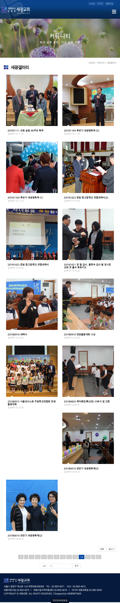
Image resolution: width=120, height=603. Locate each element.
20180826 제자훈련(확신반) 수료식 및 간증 (87, 401)
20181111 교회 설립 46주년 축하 (25, 130)
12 (37, 557)
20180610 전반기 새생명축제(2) (25, 535)
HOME (92, 3)
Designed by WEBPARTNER (67, 593)
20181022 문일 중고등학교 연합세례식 (28, 264)
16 (62, 557)
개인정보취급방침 (60, 600)
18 (75, 557)
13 (44, 557)
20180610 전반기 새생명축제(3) (81, 468)
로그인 (100, 3)
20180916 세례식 (17, 334)
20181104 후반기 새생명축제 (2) (81, 130)
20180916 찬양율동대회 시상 (79, 334)
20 (87, 557)
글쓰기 (111, 549)
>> (98, 557)
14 (50, 557)
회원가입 (109, 3)
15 (56, 557)
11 (31, 557)
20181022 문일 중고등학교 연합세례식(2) (86, 197)
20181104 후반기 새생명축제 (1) (25, 197)
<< (21, 557)
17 (69, 557)
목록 (102, 549)
